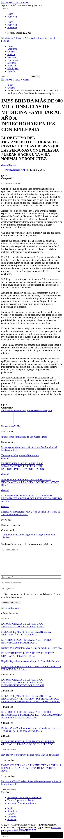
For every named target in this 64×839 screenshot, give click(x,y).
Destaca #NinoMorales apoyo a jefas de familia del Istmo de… (32, 648)
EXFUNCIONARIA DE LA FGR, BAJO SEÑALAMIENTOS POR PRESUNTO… (22, 625)
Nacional (11, 57)
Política (11, 54)
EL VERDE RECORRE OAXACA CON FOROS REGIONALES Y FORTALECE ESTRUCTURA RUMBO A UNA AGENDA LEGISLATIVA (31, 715)
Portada (12, 165)
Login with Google (34, 534)
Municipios (12, 68)
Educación (12, 60)
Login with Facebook (14, 534)
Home (10, 46)
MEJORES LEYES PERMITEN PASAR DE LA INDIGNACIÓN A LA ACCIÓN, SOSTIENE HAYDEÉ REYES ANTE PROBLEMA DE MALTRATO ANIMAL (30, 699)
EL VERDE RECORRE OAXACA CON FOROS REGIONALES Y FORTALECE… (26, 641)
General (11, 51)
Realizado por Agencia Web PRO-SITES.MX (31, 829)
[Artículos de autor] (7, 423)
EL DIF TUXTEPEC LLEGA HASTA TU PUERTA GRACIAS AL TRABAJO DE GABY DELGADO (28, 743)
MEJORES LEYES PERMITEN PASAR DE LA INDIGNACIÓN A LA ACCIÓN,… (26, 633)
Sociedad (11, 65)
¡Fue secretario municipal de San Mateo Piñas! (24, 436)
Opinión (11, 71)
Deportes (11, 62)
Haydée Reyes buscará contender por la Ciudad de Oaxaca (30, 661)
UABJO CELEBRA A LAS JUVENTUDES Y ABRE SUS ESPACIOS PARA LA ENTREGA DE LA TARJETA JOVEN (31, 768)
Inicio (10, 808)
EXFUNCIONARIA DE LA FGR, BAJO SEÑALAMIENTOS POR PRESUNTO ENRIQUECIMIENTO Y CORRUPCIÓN (22, 682)
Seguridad (12, 49)
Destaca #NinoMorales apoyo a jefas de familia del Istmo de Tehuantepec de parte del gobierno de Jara (30, 729)
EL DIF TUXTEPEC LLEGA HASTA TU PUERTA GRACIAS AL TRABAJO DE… (28, 654)
